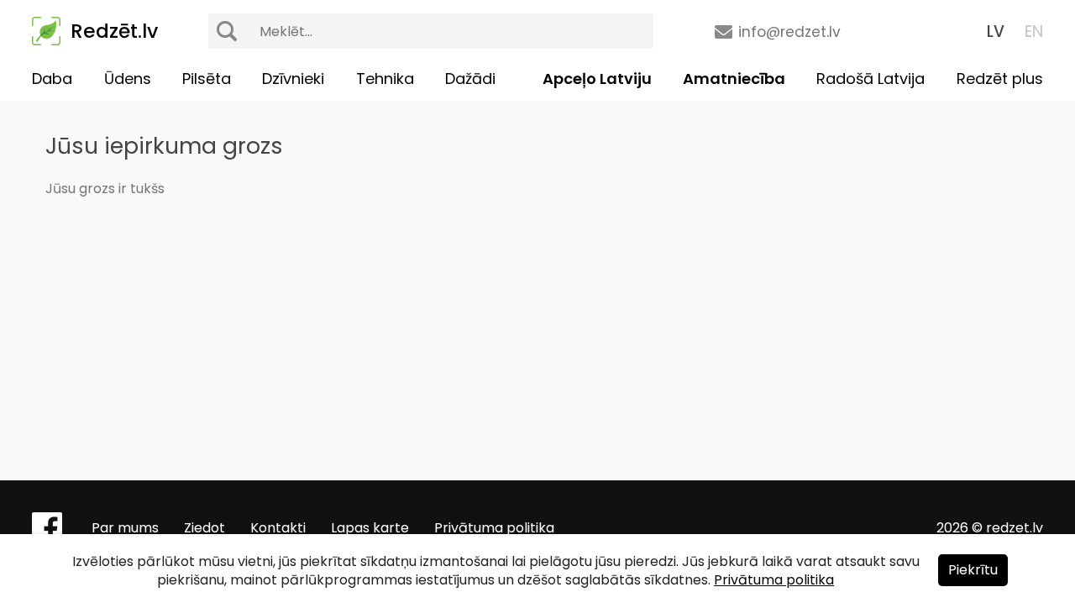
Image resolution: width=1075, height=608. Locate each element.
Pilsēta (206, 78)
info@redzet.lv (789, 32)
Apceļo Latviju (597, 78)
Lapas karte (370, 527)
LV (995, 31)
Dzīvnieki (293, 78)
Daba (52, 78)
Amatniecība (734, 78)
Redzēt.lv (114, 31)
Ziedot (204, 527)
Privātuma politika (494, 527)
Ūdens (127, 78)
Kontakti (278, 527)
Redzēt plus (1000, 78)
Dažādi (470, 78)
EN (1034, 31)
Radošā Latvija (870, 78)
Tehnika (385, 78)
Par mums (125, 527)
